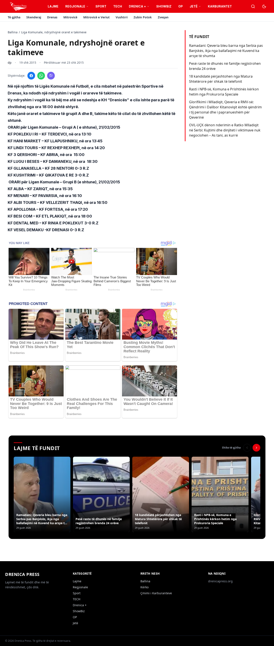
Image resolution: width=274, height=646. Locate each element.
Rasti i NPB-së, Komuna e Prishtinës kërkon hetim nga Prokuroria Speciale (224, 92)
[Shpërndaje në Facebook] (31, 75)
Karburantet (220, 6)
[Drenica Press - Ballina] (18, 6)
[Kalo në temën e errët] (264, 6)
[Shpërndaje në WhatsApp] (41, 75)
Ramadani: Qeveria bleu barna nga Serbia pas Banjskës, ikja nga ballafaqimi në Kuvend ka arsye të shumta (226, 50)
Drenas (52, 17)
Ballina (13, 32)
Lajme (53, 6)
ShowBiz (163, 6)
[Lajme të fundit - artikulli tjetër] (256, 448)
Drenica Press (22, 574)
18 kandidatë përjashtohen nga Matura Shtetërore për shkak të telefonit (221, 79)
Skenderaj (33, 17)
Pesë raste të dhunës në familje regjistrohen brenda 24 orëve (225, 66)
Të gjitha (14, 17)
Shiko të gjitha (231, 447)
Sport (100, 6)
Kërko (144, 587)
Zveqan (163, 17)
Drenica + (137, 6)
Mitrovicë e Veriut (96, 17)
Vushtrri (122, 17)
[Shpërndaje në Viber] (51, 75)
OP (180, 6)
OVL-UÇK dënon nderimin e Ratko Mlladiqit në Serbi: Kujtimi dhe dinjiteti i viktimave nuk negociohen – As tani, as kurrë (225, 130)
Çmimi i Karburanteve (156, 593)
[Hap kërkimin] (253, 6)
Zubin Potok (143, 17)
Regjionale (75, 6)
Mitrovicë (70, 17)
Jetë (194, 6)
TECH (117, 6)
